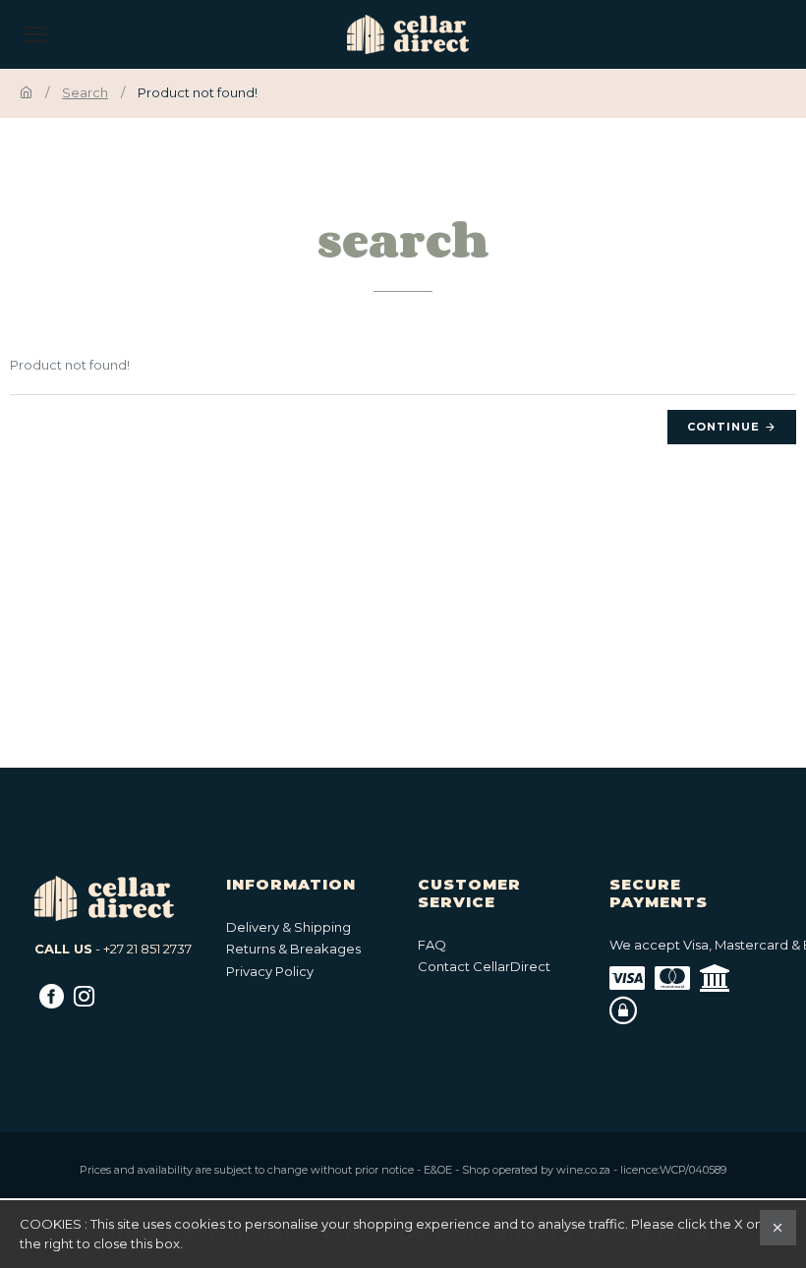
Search (85, 92)
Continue (723, 426)
